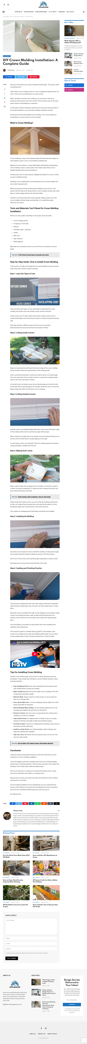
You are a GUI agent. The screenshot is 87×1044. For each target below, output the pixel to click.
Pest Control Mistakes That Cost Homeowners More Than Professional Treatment (78, 62)
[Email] (4, 106)
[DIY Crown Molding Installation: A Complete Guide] (31, 51)
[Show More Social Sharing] (41, 76)
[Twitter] (4, 93)
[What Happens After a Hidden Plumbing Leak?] (74, 30)
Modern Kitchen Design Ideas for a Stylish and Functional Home (79, 54)
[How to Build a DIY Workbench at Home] (46, 843)
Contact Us (41, 1033)
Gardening (61, 11)
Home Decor (18, 11)
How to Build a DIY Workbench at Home (45, 856)
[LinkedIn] (4, 98)
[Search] (83, 12)
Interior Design (29, 11)
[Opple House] (43, 4)
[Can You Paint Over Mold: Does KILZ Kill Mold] (16, 843)
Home (4, 16)
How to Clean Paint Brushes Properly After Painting (13, 881)
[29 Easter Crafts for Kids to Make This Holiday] (46, 867)
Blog (8, 16)
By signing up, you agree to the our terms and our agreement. (72, 1010)
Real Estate (70, 11)
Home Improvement (41, 11)
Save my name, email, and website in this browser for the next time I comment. (27, 953)
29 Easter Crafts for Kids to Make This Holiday (45, 881)
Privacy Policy (76, 1010)
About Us (33, 1033)
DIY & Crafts (53, 11)
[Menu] (4, 12)
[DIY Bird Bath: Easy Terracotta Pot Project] (16, 892)
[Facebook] (4, 89)
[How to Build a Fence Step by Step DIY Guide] (46, 892)
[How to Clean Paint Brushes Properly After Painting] (16, 867)
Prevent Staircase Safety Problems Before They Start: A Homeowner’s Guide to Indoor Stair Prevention (79, 70)
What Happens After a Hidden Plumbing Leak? (72, 41)
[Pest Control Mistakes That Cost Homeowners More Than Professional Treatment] (68, 63)
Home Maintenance (69, 38)
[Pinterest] (4, 102)
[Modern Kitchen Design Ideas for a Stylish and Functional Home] (68, 55)
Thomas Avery (11, 70)
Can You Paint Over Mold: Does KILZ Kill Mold (16, 856)
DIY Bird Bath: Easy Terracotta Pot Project (15, 905)
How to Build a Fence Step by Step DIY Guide (45, 905)
